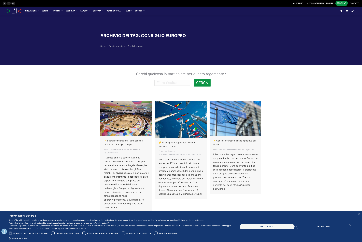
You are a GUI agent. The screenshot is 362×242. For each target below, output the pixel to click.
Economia (70, 11)
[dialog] (181, 226)
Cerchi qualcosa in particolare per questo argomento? (181, 74)
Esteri (45, 11)
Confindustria (113, 11)
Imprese (56, 11)
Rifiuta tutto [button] (323, 226)
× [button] (359, 214)
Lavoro (84, 11)
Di (124, 149)
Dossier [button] (138, 11)
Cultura (97, 11)
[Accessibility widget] (4, 231)
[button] (120, 238)
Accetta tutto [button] (267, 226)
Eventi (129, 11)
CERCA (202, 83)
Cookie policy (80, 228)
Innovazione (30, 11)
